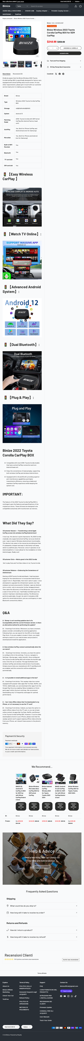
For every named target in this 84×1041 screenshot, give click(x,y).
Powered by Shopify (16, 1035)
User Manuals (44, 1017)
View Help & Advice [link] (42, 867)
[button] (80, 6)
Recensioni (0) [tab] (17, 74)
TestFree (18, 14)
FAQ (41, 986)
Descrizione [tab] (6, 74)
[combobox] (42, 6)
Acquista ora (64, 53)
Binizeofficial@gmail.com (69, 986)
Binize (49, 23)
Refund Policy (24, 998)
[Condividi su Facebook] (59, 74)
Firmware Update (46, 1007)
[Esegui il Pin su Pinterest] (63, 74)
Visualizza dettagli (21, 806)
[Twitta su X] (56, 74)
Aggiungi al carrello (71, 48)
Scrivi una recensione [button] (70, 960)
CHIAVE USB (29, 11)
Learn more (20, 1)
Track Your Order (46, 1020)
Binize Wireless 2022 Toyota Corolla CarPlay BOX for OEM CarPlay (25, 18)
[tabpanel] (22, 402)
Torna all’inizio (42, 973)
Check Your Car (8, 995)
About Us (6, 986)
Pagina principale (7, 18)
